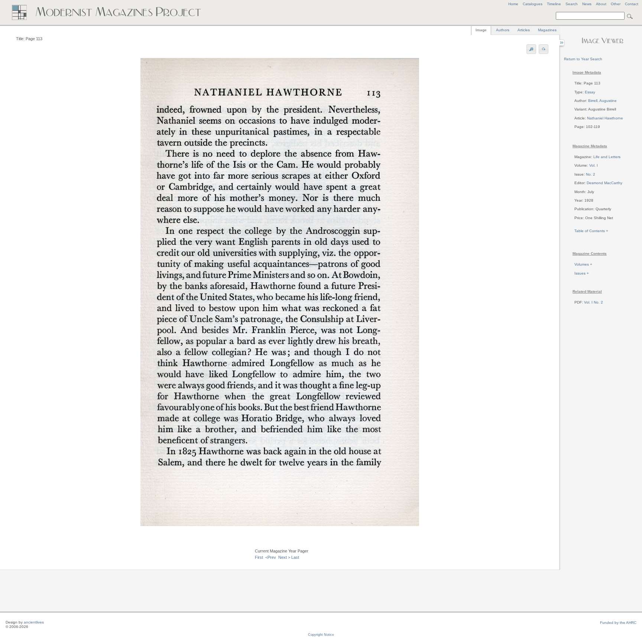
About (601, 4)
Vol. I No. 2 (593, 302)
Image (481, 30)
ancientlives (34, 622)
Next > (284, 557)
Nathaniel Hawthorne (605, 118)
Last (295, 557)
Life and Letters (606, 157)
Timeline (554, 4)
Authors (502, 30)
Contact (631, 4)
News (586, 4)
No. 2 (590, 174)
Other (615, 4)
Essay (590, 92)
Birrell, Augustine (602, 101)
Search (571, 4)
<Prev (270, 557)
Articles (524, 30)
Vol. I (593, 165)
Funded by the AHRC (618, 623)
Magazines (547, 30)
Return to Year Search (583, 59)
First (259, 557)
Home (513, 4)
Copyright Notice (321, 635)
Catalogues (532, 4)
